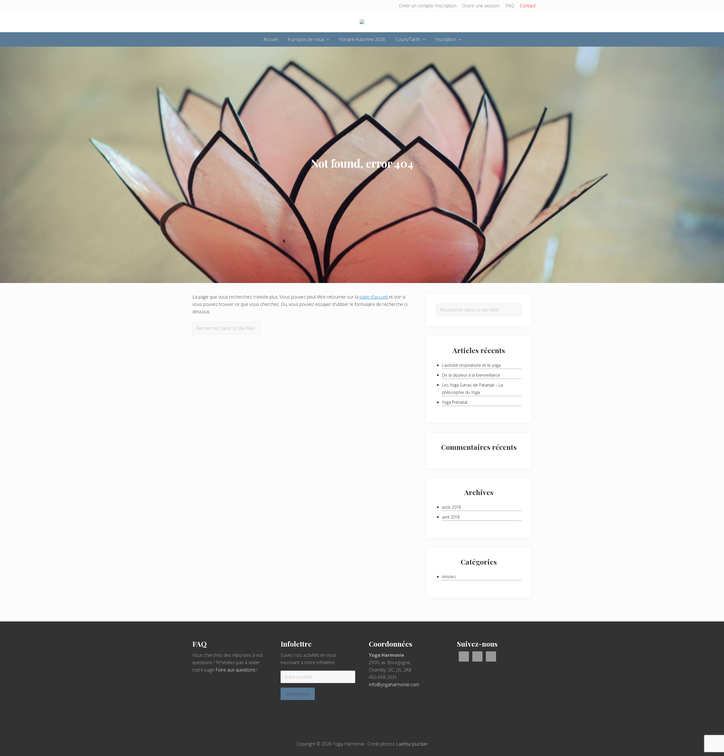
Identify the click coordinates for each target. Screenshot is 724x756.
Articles (449, 576)
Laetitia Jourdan (412, 744)
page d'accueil (373, 297)
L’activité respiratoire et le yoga (471, 365)
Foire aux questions (235, 670)
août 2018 (451, 507)
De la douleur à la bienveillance (471, 375)
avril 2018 (451, 517)
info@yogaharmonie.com (394, 684)
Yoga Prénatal (454, 402)
